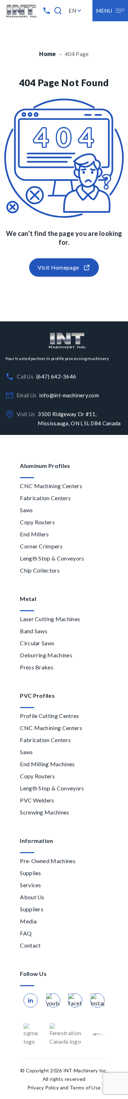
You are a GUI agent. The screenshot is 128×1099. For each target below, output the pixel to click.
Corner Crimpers (41, 546)
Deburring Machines (46, 655)
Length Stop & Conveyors (52, 558)
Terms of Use (85, 1087)
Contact (30, 945)
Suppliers (31, 909)
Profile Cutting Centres (49, 715)
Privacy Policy (43, 1087)
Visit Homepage (58, 267)
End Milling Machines (47, 764)
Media (28, 921)
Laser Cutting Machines (50, 618)
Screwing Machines (44, 812)
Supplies (30, 872)
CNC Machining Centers (51, 485)
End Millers (34, 534)
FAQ (26, 933)
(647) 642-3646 (56, 376)
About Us (32, 897)
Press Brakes (36, 667)
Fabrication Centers (45, 498)
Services (30, 885)
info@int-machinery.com (69, 395)
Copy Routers (37, 522)
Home (47, 53)
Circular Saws (37, 643)
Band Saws (33, 631)
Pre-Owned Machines (47, 860)
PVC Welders (37, 800)
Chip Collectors (40, 570)
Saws (26, 510)
